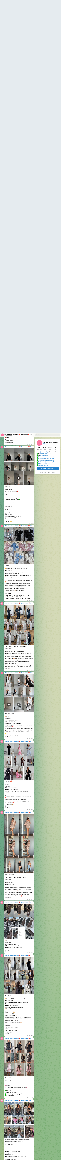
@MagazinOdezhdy (48, 10)
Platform (53, 39)
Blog (45, 39)
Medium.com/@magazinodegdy (46, 28)
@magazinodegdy (44, 18)
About (41, 39)
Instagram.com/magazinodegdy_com (47, 23)
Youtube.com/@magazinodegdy (46, 27)
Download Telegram (49, 35)
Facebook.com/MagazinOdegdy (46, 25)
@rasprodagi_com (44, 22)
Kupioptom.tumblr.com (44, 30)
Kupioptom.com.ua (43, 32)
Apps (49, 39)
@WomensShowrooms (45, 20)
